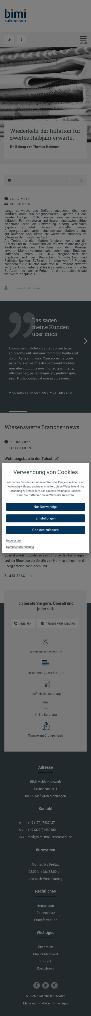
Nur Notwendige (45, 507)
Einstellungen (45, 518)
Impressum (13, 540)
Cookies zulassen (45, 530)
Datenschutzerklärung (20, 546)
